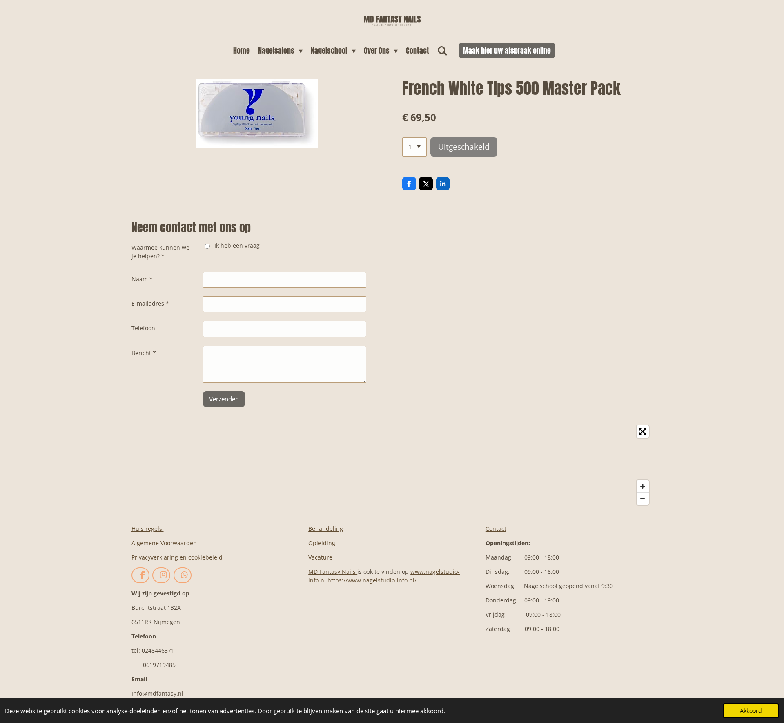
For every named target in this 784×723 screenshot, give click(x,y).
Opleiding (321, 543)
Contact (496, 529)
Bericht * (143, 353)
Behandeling (325, 529)
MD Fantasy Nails (332, 571)
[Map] (392, 465)
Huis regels (147, 529)
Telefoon (143, 328)
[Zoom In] (643, 486)
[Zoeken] (442, 50)
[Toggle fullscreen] (643, 431)
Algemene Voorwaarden (164, 543)
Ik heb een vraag (237, 245)
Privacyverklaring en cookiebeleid (177, 557)
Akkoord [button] (751, 710)
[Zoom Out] (643, 498)
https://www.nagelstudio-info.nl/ (371, 580)
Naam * (142, 279)
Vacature (320, 557)
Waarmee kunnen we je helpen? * (160, 252)
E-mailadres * (150, 303)
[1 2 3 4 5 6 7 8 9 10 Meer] (414, 147)
